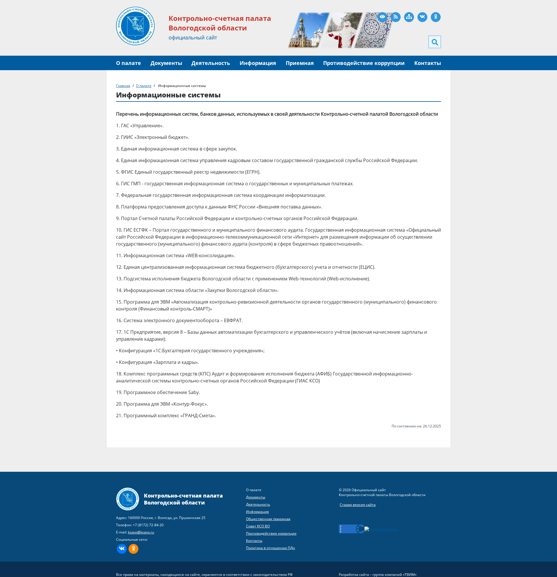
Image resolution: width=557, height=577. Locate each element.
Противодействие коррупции (364, 62)
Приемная (300, 62)
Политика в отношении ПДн (270, 547)
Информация (258, 62)
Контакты (427, 62)
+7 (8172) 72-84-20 (148, 524)
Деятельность (210, 62)
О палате (128, 62)
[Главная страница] (135, 25)
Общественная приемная (268, 518)
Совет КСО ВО (258, 526)
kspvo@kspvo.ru (141, 532)
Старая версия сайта (358, 504)
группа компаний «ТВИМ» (394, 574)
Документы (166, 62)
